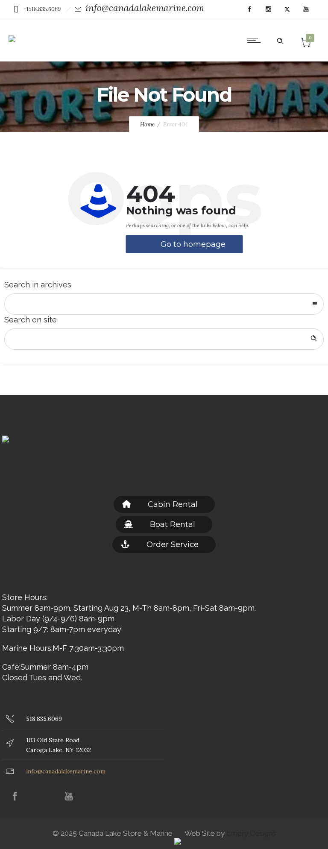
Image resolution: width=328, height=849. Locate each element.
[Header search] (280, 39)
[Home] (12, 32)
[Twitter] (287, 9)
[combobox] (164, 304)
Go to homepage (193, 244)
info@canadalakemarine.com (144, 8)
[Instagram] (268, 9)
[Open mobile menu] (255, 40)
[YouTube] (305, 9)
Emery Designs (250, 833)
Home (147, 124)
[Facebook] (249, 9)
